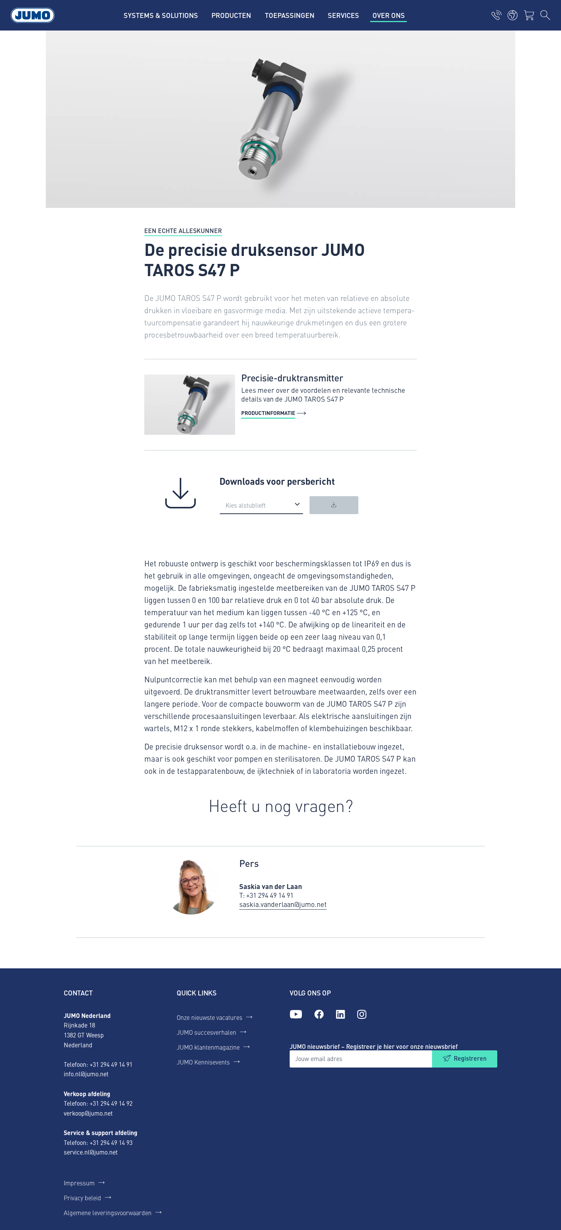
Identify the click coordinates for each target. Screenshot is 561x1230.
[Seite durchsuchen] (545, 15)
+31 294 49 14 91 (111, 1064)
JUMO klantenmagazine (208, 1047)
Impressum (79, 1183)
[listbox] (261, 505)
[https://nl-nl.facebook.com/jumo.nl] (319, 1014)
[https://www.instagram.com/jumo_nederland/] (361, 1014)
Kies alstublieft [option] (246, 505)
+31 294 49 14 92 (111, 1103)
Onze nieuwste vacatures (209, 1017)
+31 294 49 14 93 (111, 1142)
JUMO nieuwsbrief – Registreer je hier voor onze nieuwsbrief (374, 1046)
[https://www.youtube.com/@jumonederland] (296, 1014)
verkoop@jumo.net (88, 1113)
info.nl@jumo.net (86, 1073)
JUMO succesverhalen (206, 1032)
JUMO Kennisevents (203, 1062)
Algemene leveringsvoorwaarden (108, 1212)
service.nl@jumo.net (91, 1152)
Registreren (470, 1058)
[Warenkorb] (529, 15)
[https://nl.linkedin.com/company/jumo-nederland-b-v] (340, 1014)
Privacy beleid (82, 1197)
